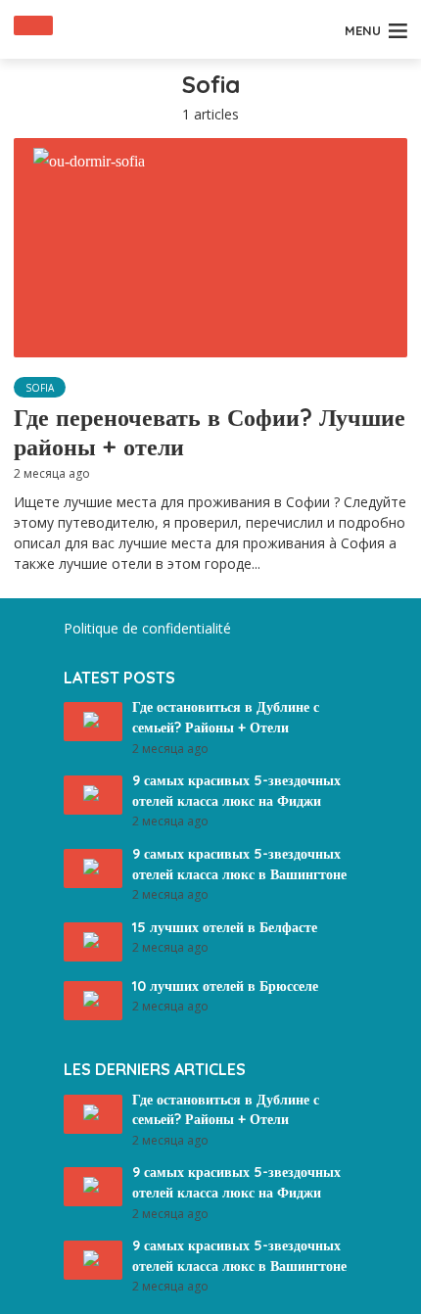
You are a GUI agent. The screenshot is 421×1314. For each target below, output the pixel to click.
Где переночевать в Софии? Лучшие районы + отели (209, 431)
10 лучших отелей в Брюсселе (225, 986)
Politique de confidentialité (147, 628)
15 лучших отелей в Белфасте (224, 927)
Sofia (39, 388)
